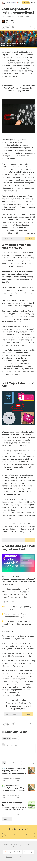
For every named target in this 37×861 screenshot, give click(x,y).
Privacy (25, 845)
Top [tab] (4, 763)
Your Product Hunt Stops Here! (12, 804)
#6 (2, 776)
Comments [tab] (6, 738)
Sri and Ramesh (15, 778)
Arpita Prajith (10, 20)
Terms (30, 845)
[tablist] (10, 738)
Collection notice (18, 847)
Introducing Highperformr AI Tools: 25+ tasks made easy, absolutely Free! (14, 809)
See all (5, 819)
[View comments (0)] (8, 27)
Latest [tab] (9, 763)
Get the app (28, 852)
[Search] (33, 763)
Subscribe (25, 3)
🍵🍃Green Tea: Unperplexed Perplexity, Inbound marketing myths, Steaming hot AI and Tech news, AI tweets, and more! (13, 770)
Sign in (33, 3)
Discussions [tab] (16, 763)
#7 (2, 793)
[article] (18, 774)
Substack (9, 857)
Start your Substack (13, 852)
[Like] (4, 27)
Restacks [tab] (14, 738)
